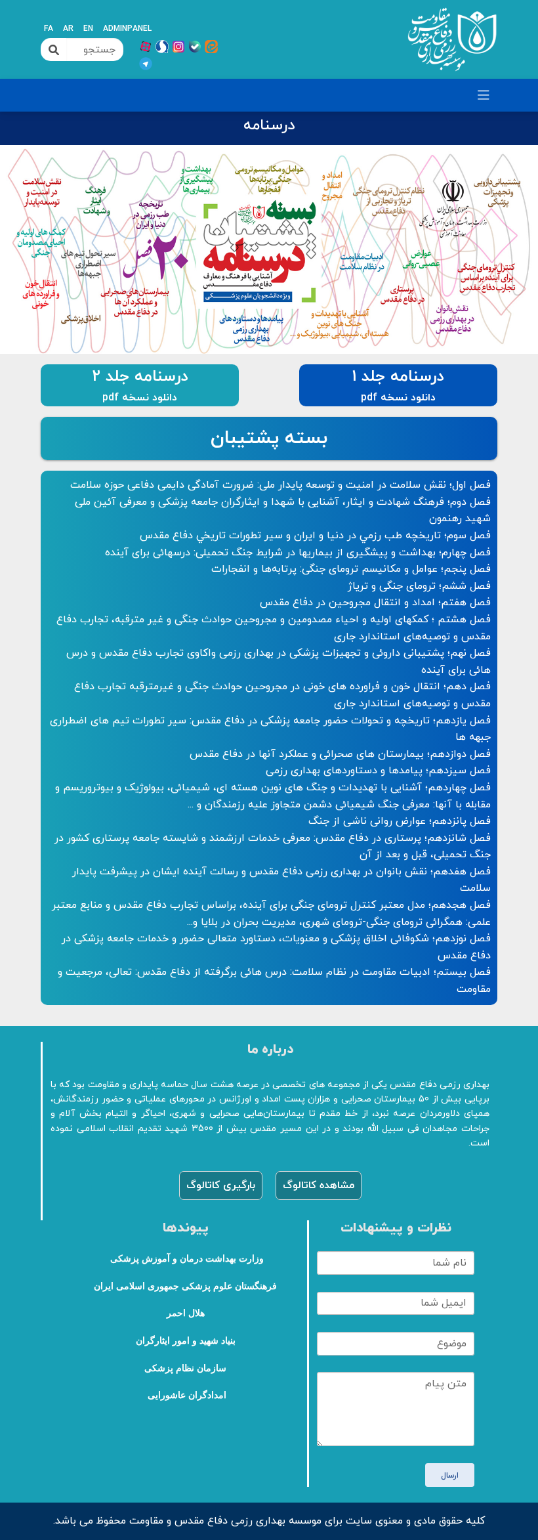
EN (88, 29)
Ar (68, 29)
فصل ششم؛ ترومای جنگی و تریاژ (419, 586)
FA (48, 29)
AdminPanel (127, 29)
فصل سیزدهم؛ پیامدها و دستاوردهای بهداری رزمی (378, 770)
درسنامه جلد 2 (140, 377)
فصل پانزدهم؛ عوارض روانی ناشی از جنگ (399, 821)
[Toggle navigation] (483, 96)
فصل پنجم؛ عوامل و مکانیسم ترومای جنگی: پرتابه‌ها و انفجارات (351, 569)
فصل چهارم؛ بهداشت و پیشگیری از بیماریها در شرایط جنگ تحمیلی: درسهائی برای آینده (298, 552)
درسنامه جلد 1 (398, 377)
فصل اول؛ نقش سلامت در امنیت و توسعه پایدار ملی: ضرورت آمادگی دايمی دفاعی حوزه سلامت (280, 485)
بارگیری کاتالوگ (220, 1185)
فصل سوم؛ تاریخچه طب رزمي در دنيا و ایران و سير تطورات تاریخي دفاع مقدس (315, 535)
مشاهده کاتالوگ (318, 1185)
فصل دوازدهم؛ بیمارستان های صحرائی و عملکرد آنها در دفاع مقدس (340, 754)
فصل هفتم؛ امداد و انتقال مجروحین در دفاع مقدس (375, 602)
